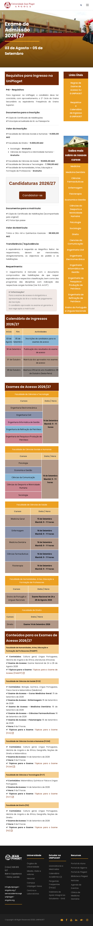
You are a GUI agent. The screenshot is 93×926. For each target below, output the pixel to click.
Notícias (75, 880)
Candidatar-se (32, 195)
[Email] (62, 920)
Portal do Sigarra (79, 867)
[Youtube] (71, 920)
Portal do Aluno (78, 863)
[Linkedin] (76, 920)
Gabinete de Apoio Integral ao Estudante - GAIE (57, 895)
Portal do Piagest (79, 872)
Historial (31, 878)
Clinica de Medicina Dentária (75, 895)
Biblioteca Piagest (79, 876)
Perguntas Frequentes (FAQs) (54, 884)
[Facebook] (67, 920)
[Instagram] (87, 920)
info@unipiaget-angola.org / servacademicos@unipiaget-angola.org (13, 893)
